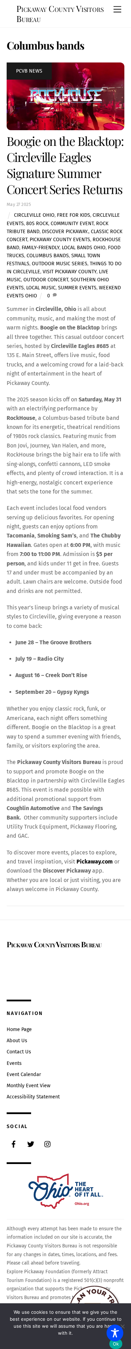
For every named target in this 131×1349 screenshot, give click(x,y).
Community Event (72, 224)
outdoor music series (59, 264)
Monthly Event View (28, 1086)
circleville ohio (34, 215)
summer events (77, 288)
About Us (17, 1041)
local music (41, 288)
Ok (116, 1344)
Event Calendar (24, 1074)
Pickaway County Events (60, 240)
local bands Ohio (83, 248)
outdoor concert (45, 280)
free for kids (73, 215)
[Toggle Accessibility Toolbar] (115, 1333)
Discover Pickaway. (65, 232)
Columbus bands (48, 256)
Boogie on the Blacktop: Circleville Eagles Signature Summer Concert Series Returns (65, 165)
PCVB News (29, 71)
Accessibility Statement (33, 1097)
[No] (122, 1326)
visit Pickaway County (69, 272)
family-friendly (40, 248)
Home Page (19, 1029)
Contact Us (19, 1052)
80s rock (37, 224)
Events (14, 1063)
